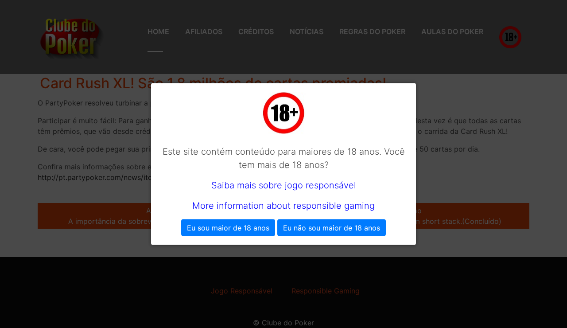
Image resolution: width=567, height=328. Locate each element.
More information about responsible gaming (283, 205)
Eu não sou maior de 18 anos (331, 227)
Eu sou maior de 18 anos (228, 227)
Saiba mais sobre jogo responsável (283, 185)
